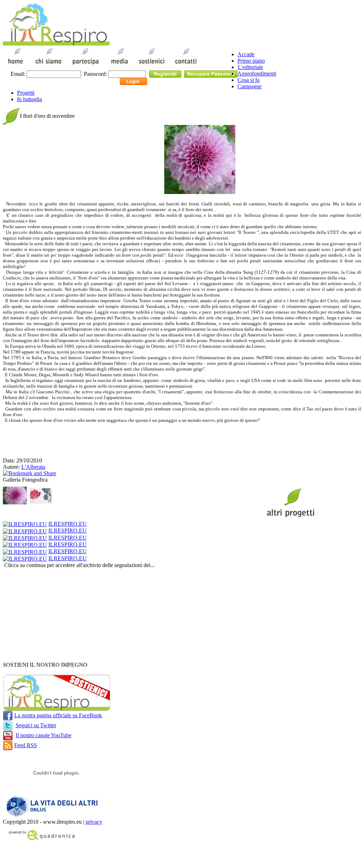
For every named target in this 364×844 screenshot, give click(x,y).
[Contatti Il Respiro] (187, 65)
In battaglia (29, 99)
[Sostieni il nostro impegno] (57, 709)
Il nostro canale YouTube (43, 735)
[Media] (119, 65)
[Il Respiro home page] (56, 44)
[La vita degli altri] (53, 817)
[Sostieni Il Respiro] (151, 65)
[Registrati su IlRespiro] (165, 73)
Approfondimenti (256, 73)
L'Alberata (33, 467)
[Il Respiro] (16, 65)
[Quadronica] (40, 839)
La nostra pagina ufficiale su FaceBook (58, 715)
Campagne (249, 86)
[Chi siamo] (48, 65)
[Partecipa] (86, 65)
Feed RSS (25, 745)
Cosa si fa (248, 80)
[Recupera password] (210, 73)
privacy (94, 822)
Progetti (25, 93)
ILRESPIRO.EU (67, 524)
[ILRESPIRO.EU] (25, 524)
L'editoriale (250, 67)
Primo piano (251, 61)
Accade (246, 54)
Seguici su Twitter (36, 725)
